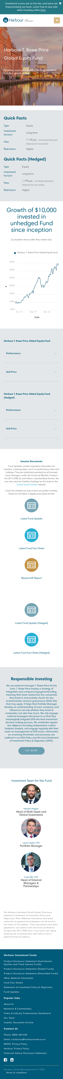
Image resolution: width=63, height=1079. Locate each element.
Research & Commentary (17, 1009)
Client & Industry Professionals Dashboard (27, 1014)
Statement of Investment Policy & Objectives (28, 987)
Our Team (9, 1018)
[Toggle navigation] (57, 20)
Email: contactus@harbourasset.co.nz (25, 1040)
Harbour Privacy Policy (16, 1049)
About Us (9, 1004)
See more (31, 751)
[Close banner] (60, 4)
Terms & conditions (16, 1073)
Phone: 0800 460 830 (15, 1035)
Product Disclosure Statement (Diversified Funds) (31, 974)
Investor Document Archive (18, 1023)
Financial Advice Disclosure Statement (25, 1053)
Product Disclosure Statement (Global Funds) (29, 969)
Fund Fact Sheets (13, 983)
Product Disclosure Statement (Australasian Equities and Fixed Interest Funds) (28, 963)
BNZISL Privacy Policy (15, 1044)
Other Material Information (18, 978)
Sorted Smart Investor (27, 485)
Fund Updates (11, 992)
